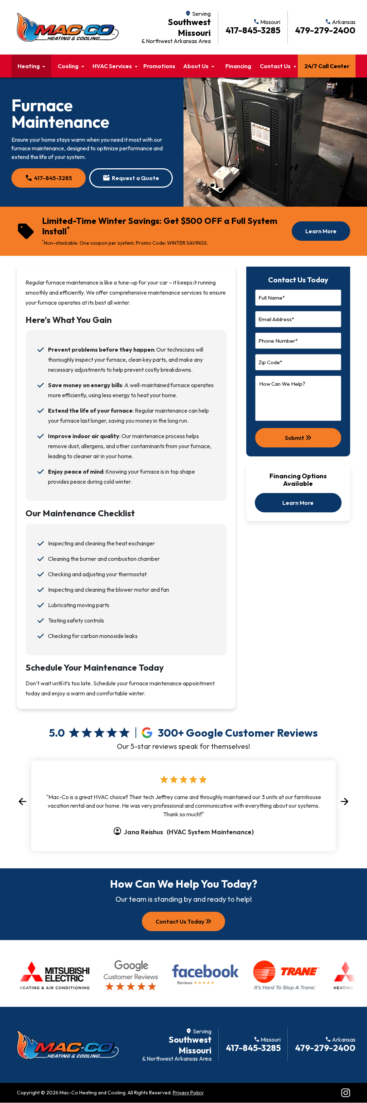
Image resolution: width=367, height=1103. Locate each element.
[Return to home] (67, 1045)
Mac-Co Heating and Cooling (92, 1092)
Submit (299, 438)
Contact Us (275, 66)
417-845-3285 (48, 178)
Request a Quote (131, 178)
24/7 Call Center (326, 66)
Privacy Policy (188, 1092)
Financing (238, 66)
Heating (29, 66)
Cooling (68, 66)
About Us (196, 66)
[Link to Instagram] (345, 1092)
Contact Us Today (184, 921)
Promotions (159, 66)
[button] (22, 801)
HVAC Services (112, 66)
